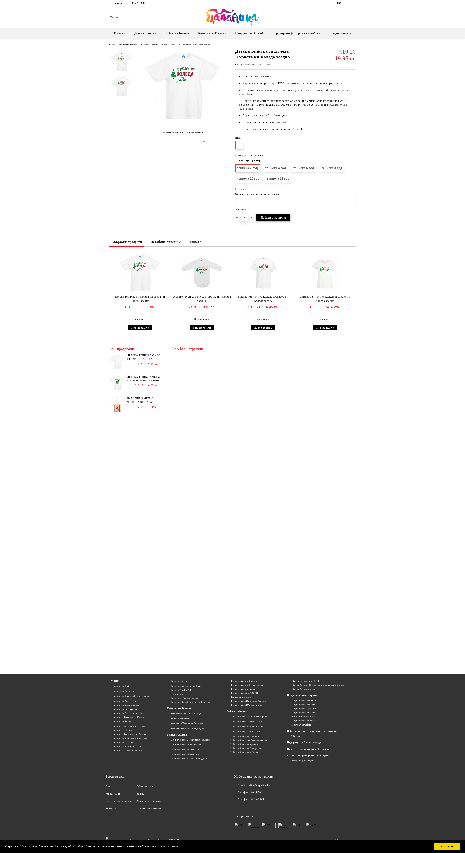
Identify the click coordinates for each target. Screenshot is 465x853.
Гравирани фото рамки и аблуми (308, 755)
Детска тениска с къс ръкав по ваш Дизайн (143, 357)
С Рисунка (296, 736)
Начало (112, 44)
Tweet (201, 142)
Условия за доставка (149, 801)
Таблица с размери (250, 160)
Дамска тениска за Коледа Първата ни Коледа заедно (325, 298)
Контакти (111, 808)
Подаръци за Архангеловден (304, 742)
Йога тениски (177, 694)
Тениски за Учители (123, 742)
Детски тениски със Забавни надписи (189, 758)
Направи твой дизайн (250, 33)
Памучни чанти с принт (302, 695)
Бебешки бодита (237, 711)
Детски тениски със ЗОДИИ (244, 693)
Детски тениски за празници (185, 754)
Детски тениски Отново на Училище (248, 701)
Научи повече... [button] (169, 846)
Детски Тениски (145, 33)
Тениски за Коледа (122, 721)
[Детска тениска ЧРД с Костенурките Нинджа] (117, 383)
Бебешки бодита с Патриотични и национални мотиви (317, 685)
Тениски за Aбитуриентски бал (128, 713)
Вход (108, 786)
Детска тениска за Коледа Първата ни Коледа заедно (140, 298)
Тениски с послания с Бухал (127, 746)
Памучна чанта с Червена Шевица (140, 400)
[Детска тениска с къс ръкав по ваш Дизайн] (117, 362)
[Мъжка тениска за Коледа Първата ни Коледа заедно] (263, 273)
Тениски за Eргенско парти (126, 709)
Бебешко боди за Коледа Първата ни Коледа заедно (202, 298)
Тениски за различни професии (186, 686)
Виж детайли (140, 327)
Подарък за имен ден (149, 808)
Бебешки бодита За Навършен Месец (248, 726)
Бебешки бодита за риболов (244, 752)
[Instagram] (354, 3)
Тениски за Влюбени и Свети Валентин (190, 702)
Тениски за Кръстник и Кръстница (130, 738)
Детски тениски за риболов (243, 689)
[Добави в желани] (353, 210)
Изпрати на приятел (173, 132)
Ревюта (195, 242)
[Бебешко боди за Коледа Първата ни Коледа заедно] (202, 273)
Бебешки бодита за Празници (244, 736)
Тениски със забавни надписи (127, 750)
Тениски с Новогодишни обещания (130, 734)
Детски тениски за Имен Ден (185, 749)
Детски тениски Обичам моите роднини (190, 740)
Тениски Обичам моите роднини (129, 726)
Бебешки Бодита (177, 33)
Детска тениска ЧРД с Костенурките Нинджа (144, 379)
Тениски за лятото (180, 681)
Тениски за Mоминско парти (127, 705)
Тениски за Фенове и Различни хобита (132, 696)
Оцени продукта (195, 132)
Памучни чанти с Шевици (303, 700)
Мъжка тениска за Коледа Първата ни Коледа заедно (263, 298)
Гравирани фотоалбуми (302, 760)
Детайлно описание (166, 242)
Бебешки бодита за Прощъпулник (247, 748)
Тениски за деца (177, 734)
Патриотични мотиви (240, 697)
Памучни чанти (340, 33)
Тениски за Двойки (122, 686)
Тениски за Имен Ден (123, 691)
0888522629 (257, 799)
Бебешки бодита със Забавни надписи (249, 740)
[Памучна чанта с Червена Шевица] (117, 405)
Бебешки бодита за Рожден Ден (246, 721)
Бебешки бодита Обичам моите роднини (250, 716)
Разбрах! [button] (447, 846)
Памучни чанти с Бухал (302, 720)
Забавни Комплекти (180, 718)
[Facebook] (348, 3)
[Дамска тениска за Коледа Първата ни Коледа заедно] (325, 273)
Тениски (119, 33)
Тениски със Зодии (122, 730)
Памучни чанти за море (303, 716)
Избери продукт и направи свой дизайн (312, 731)
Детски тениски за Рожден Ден (186, 744)
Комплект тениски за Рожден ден (187, 728)
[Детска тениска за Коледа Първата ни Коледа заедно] (183, 123)
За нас (140, 793)
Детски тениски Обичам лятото (246, 705)
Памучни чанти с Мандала (304, 704)
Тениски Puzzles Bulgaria (183, 690)
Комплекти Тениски (212, 33)
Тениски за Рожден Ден (124, 701)
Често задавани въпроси (120, 801)
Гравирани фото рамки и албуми (297, 33)
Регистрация (113, 793)
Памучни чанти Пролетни (303, 708)
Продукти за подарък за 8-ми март (309, 749)
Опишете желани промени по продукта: (259, 194)
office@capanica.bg (259, 785)
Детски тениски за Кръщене (244, 681)
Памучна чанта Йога (301, 725)
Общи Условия (145, 786)
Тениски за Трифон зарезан (184, 698)
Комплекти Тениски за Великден (187, 723)
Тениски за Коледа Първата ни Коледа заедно (190, 44)
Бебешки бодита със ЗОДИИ (305, 681)
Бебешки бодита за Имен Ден (245, 731)
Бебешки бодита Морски (303, 689)
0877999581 (139, 3)
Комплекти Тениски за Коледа (154, 44)
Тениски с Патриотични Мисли (128, 717)
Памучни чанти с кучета (303, 712)
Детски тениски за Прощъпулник (246, 685)
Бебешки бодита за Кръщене (244, 744)
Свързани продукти (126, 242)
